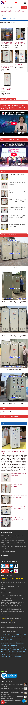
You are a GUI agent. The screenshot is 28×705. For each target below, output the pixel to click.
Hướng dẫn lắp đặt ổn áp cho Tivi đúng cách (13, 538)
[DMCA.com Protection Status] (5, 671)
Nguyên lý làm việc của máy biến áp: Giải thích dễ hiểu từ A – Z (18, 519)
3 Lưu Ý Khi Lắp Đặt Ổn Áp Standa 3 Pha (12, 452)
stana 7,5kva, (10, 10)
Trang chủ (2, 15)
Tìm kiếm (24, 8)
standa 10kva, (17, 10)
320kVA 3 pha (6, 411)
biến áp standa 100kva (19, 11)
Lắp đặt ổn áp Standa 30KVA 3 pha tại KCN (13, 540)
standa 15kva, (4, 11)
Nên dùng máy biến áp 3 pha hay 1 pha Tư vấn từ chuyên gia (18, 508)
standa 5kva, (4, 10)
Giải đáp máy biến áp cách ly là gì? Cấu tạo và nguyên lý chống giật (19, 497)
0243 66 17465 (9, 618)
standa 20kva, (11, 11)
